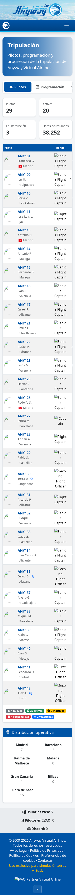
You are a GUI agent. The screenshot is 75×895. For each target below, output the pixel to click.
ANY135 (24, 571)
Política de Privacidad (47, 850)
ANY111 (24, 211)
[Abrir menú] (66, 25)
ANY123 (24, 360)
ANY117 (24, 304)
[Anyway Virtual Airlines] (37, 10)
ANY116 (24, 286)
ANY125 (24, 379)
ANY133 (24, 532)
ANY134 (24, 550)
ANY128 (24, 434)
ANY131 (24, 494)
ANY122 (24, 342)
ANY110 (24, 193)
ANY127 (24, 416)
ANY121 (24, 323)
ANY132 (24, 513)
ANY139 (24, 630)
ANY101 (24, 156)
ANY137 (24, 592)
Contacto (45, 860)
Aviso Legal (19, 850)
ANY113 (24, 230)
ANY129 (24, 452)
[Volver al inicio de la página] (38, 889)
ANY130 (24, 474)
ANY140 (24, 648)
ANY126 (24, 397)
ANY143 (24, 688)
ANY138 (24, 611)
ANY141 (24, 667)
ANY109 (24, 174)
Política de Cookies (24, 855)
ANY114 (24, 248)
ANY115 (24, 267)
